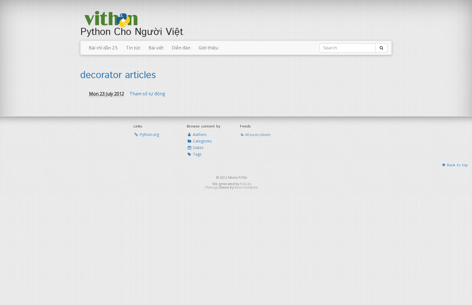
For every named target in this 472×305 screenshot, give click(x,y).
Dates (197, 147)
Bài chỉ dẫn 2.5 (103, 48)
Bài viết (156, 48)
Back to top (457, 165)
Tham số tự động (147, 94)
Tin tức (133, 48)
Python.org (148, 134)
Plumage (212, 187)
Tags (197, 154)
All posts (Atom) (257, 134)
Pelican (245, 184)
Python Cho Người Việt (131, 32)
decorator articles (118, 75)
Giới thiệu (208, 48)
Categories (202, 141)
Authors (199, 134)
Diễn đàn (181, 48)
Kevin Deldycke (246, 187)
